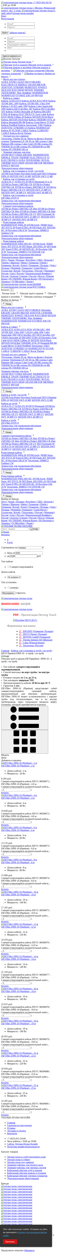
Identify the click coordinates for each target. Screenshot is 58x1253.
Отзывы (11, 1128)
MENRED (48, 163)
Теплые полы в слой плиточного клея (26, 1157)
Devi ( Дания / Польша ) (13, 260)
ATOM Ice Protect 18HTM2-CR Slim (19, 208)
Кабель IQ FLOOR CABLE (15, 130)
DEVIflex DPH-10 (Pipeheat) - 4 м (18, 798)
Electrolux (46, 310)
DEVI (28, 82)
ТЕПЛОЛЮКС (9, 92)
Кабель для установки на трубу (19, 179)
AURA (4, 82)
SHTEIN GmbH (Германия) (34, 637)
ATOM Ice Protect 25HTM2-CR (37, 409)
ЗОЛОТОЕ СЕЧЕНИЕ (12, 87)
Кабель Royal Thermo (20, 133)
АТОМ (12, 82)
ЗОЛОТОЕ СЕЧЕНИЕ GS (14, 348)
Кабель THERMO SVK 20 (42, 119)
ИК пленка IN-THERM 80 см (31, 146)
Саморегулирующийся (21, 567)
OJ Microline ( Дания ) (23, 281)
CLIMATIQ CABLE (20, 351)
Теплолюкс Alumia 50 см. (14, 138)
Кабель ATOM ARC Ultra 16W (34, 103)
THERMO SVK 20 (30, 343)
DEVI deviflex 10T (45, 335)
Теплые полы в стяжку (18, 1159)
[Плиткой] (24, 742)
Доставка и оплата (16, 1130)
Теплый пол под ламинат (16, 136)
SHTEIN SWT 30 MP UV (13, 192)
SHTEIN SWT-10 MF (20, 176)
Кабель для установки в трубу (18, 195)
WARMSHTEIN (40, 92)
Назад (8, 304)
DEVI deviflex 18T (26, 335)
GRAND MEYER (37, 84)
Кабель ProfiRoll (9, 125)
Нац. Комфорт (24, 92)
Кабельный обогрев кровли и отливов (26, 1173)
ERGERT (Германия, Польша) (36, 631)
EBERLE (22, 84)
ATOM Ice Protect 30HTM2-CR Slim (37, 211)
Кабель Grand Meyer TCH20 (40, 122)
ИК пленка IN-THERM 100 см (25, 148)
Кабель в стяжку (11, 98)
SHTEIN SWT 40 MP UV (39, 192)
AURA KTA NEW (23, 329)
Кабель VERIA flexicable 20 (19, 111)
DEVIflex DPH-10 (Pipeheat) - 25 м (18, 1088)
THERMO (39, 90)
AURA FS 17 (7, 181)
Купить (5, 792)
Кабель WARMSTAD (39, 128)
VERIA (18, 154)
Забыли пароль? (18, 32)
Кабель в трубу (8, 420)
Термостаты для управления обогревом (21, 200)
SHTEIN (28, 90)
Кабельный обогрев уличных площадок (27, 1175)
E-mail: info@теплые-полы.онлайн (28, 12)
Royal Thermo (37, 351)
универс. (14, 587)
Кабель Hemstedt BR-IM (13, 122)
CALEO (20, 82)
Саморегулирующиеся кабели (18, 206)
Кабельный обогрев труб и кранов (24, 1170)
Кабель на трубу (9, 403)
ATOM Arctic (33, 225)
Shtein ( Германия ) (30, 262)
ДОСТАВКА (39, 287)
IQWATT (42, 87)
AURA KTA (7, 329)
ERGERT (36, 82)
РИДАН (39, 95)
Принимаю (10, 1242)
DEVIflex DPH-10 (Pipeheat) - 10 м (18, 894)
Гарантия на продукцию (19, 1125)
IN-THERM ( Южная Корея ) (23, 279)
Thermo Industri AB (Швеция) (35, 640)
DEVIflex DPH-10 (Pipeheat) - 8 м (18, 862)
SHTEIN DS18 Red (10, 343)
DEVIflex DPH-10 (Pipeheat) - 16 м (18, 991)
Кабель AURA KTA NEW (35, 101)
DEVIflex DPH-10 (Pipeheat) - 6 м (18, 830)
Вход (3, 16)
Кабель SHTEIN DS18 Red (14, 119)
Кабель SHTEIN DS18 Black (39, 117)
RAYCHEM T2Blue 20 (18, 340)
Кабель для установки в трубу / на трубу (23, 171)
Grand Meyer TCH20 (11, 345)
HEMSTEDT (31, 87)
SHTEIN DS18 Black (41, 340)
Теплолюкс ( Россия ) (33, 271)
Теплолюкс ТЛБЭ (40, 345)
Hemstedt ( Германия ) (22, 268)
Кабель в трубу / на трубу (14, 394)
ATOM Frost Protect (11, 173)
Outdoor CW (7, 233)
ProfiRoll (26, 345)
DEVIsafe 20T (39, 227)
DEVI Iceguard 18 (45, 214)
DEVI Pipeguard (36, 406)
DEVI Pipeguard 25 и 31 (40, 181)
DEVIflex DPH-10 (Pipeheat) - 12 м (18, 927)
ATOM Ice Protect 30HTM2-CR (30, 187)
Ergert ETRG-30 (24, 227)
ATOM (4, 154)
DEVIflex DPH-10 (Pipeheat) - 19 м (18, 1023)
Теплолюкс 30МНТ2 (38, 230)
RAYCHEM (18, 90)
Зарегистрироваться (11, 56)
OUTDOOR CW (36, 252)
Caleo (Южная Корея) (31, 642)
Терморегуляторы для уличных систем (26, 1167)
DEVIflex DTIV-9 (10, 198)
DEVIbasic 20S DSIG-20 (34, 246)
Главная (5, 650)
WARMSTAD (8, 95)
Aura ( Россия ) (17, 273)
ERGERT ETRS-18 (31, 337)
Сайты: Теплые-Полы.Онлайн (22, 1144)
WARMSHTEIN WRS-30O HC (16, 244)
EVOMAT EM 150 (24, 95)
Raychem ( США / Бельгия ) (40, 260)
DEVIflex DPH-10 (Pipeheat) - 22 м (18, 1056)
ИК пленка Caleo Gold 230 (23, 144)
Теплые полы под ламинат (20, 1162)
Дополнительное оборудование (17, 168)
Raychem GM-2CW (17, 230)
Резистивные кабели (13, 222)
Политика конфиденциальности (23, 1146)
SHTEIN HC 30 (30, 249)
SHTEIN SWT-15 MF (42, 176)
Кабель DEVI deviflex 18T (19, 109)
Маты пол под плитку (14, 79)
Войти (5, 33)
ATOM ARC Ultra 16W (12, 332)
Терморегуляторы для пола (16, 152)
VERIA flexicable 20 (11, 337)
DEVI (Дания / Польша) (33, 634)
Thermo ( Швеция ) (10, 262)
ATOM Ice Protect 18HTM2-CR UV (18, 214)
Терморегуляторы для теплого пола (25, 1165)
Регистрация (7, 18)
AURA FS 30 (21, 181)
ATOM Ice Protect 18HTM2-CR (16, 184)
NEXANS (6, 90)
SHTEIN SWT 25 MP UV (38, 190)
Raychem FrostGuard (31, 173)
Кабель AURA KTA (11, 101)
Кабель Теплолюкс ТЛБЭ (31, 125)
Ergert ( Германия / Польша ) (35, 265)
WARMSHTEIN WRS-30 (13, 225)
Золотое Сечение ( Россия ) (24, 276)
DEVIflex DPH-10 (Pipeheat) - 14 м (18, 959)
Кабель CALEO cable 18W (14, 106)
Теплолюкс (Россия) (31, 645)
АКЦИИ (36, 284)
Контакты (12, 1133)
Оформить (29, 1250)
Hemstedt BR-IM (48, 343)
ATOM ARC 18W (41, 329)
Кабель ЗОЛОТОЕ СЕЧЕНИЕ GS (26, 126)
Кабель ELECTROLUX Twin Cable (28, 114)
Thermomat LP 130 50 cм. (22, 141)
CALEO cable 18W (34, 332)
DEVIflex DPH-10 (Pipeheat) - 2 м (18, 765)
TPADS (15, 157)
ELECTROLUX (9, 84)
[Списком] (24, 718)
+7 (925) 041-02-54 (41, 2)
